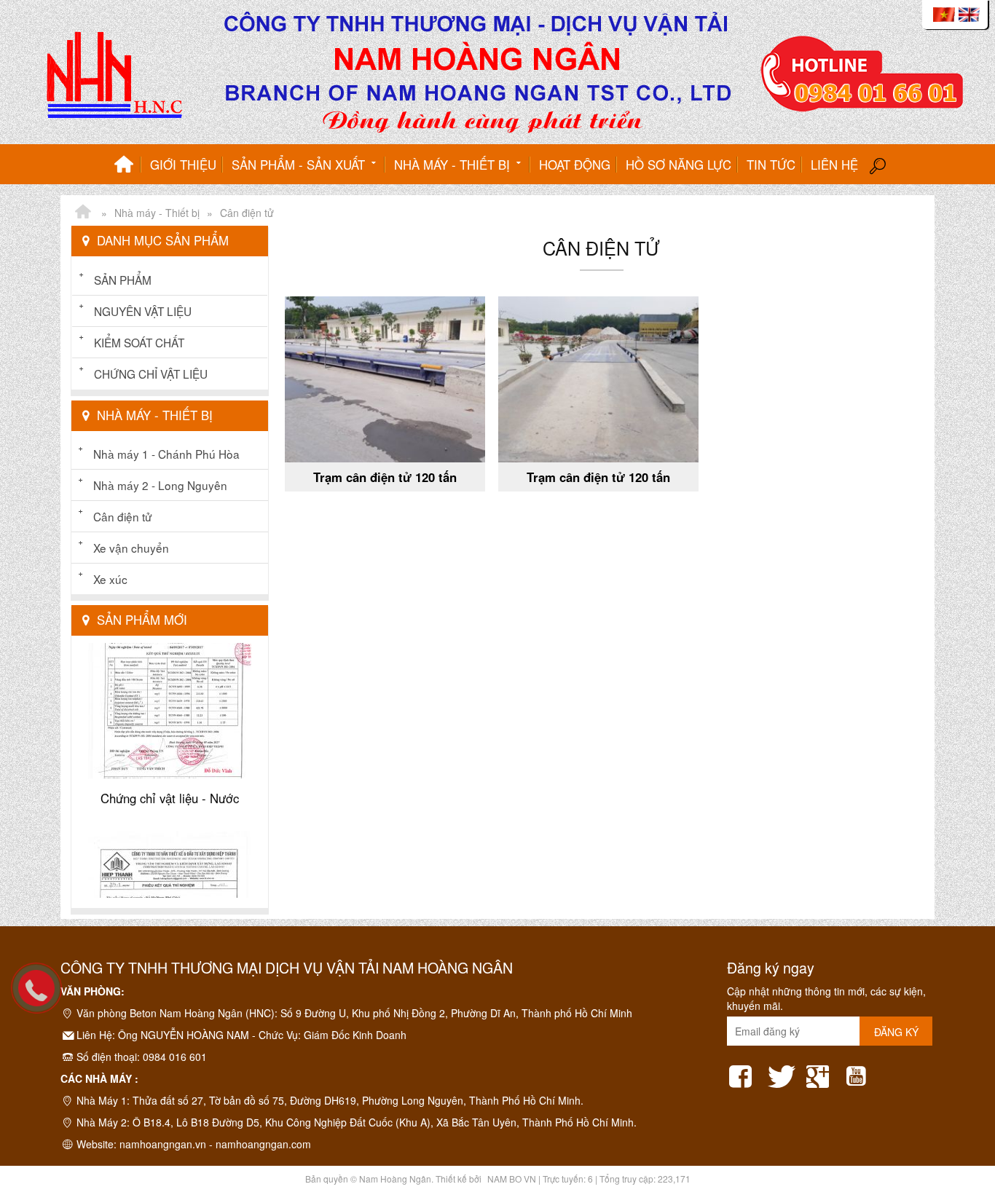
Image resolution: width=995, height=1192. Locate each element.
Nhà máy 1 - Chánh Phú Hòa (166, 454)
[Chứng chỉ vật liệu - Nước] (170, 651)
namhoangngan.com (263, 1144)
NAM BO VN (511, 1178)
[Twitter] (782, 1071)
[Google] (821, 1071)
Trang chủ (124, 164)
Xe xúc (110, 579)
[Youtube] (859, 1071)
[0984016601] (43, 995)
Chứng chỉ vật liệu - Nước (170, 775)
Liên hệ (834, 164)
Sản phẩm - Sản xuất (300, 164)
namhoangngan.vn (162, 1144)
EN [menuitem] (969, 14)
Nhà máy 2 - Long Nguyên (160, 485)
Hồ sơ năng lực (678, 164)
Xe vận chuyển (131, 548)
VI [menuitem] (944, 14)
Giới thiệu (183, 164)
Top (960, 1123)
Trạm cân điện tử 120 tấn (385, 477)
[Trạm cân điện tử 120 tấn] (385, 379)
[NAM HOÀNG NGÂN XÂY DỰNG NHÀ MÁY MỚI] (82, 212)
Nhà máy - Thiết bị (454, 164)
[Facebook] (744, 1071)
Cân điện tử (122, 516)
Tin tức (771, 164)
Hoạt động (574, 164)
